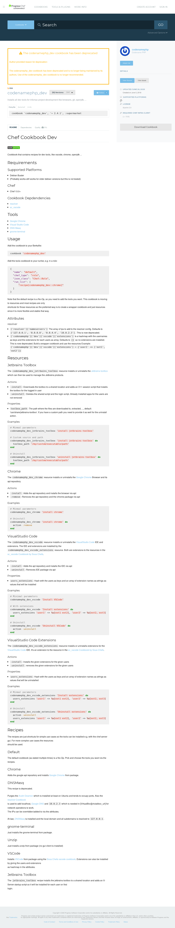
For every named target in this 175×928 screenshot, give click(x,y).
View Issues (142, 80)
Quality (41, 127)
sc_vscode (15, 207)
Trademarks (13, 917)
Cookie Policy (99, 922)
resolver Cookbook (17, 799)
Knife (29, 107)
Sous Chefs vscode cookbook (61, 859)
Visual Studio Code (19, 224)
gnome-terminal (17, 231)
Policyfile (12, 107)
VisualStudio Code (85, 542)
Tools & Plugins (61, 7)
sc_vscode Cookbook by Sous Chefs (25, 554)
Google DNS (37, 803)
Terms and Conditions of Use (68, 922)
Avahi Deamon (26, 795)
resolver (14, 203)
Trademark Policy (114, 922)
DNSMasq (20, 818)
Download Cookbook (145, 127)
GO (160, 25)
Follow (103, 93)
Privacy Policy (86, 922)
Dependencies (26, 127)
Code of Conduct (49, 922)
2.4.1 (61, 92)
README (13, 127)
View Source (127, 80)
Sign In (163, 7)
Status (126, 922)
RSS (11, 88)
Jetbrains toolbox (99, 370)
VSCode (19, 859)
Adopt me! (126, 63)
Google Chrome (17, 221)
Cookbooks (41, 7)
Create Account (146, 7)
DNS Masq (15, 228)
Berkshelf (21, 107)
